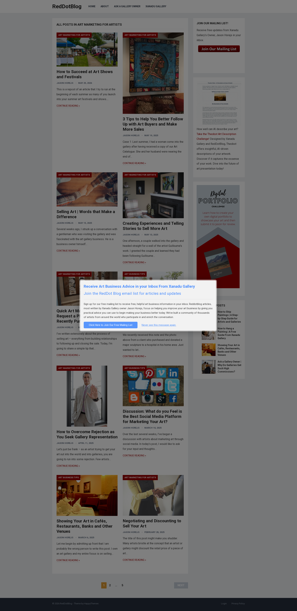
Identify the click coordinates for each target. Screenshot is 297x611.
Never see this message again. (159, 325)
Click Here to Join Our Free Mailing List (110, 325)
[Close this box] (216, 280)
